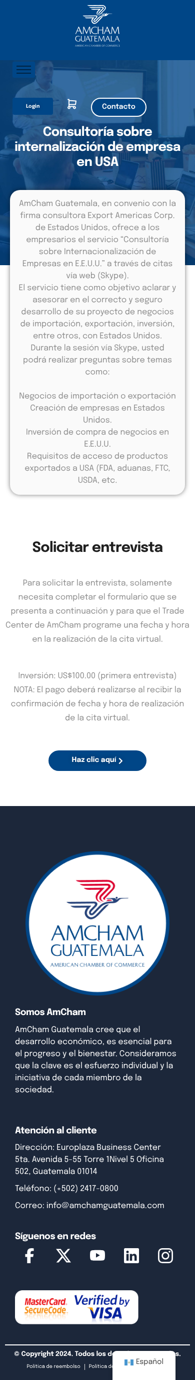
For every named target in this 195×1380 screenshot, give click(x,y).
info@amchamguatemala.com (105, 1206)
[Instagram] (165, 1257)
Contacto (119, 107)
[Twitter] (63, 1257)
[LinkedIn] (131, 1257)
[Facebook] (29, 1257)
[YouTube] (97, 1257)
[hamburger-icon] (23, 70)
